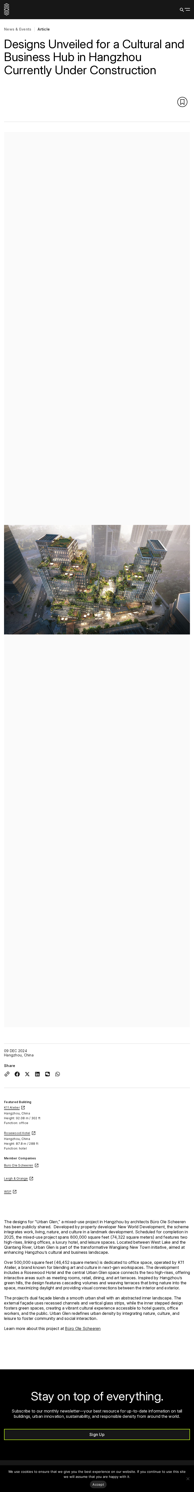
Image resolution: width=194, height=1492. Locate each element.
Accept (98, 1484)
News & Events (17, 29)
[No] (187, 1478)
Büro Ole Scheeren (83, 1328)
